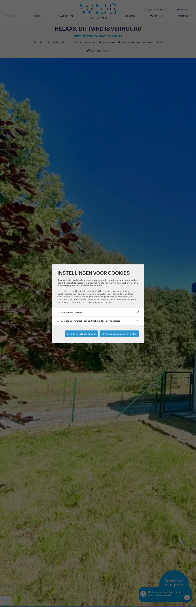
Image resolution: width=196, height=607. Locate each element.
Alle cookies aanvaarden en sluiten (119, 333)
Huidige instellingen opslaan (81, 333)
